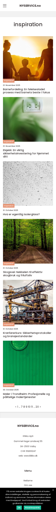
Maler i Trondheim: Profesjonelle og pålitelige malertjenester (26, 395)
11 (32, 407)
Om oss (28, 485)
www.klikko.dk (30, 455)
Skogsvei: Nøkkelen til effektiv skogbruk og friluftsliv (22, 273)
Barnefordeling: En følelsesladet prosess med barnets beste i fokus (26, 91)
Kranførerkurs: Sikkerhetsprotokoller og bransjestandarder (27, 334)
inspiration (9, 80)
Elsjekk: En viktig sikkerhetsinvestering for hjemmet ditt (26, 153)
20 (37, 407)
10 (29, 407)
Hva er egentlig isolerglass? (21, 214)
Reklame (28, 480)
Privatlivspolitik (32, 507)
